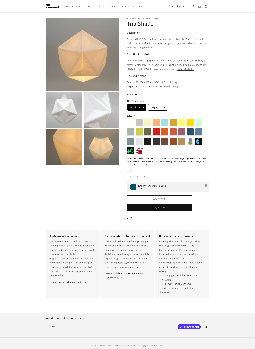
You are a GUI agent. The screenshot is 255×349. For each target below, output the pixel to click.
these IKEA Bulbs (185, 69)
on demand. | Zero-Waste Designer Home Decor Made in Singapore (123, 346)
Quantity (130, 171)
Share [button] (133, 217)
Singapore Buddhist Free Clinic (181, 275)
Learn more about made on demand (69, 281)
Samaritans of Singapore (178, 283)
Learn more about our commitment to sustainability (124, 275)
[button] (75, 6)
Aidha (168, 279)
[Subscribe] (96, 326)
